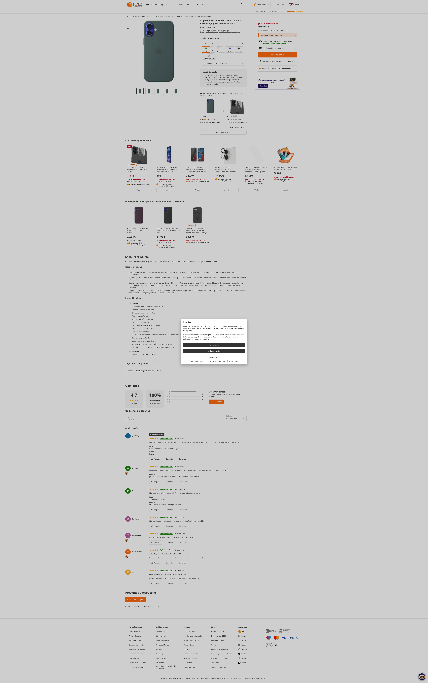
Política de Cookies (197, 361)
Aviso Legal (233, 361)
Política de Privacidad (217, 361)
